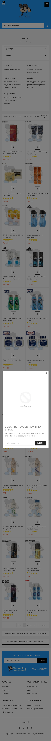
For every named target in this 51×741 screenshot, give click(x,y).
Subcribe (40, 443)
